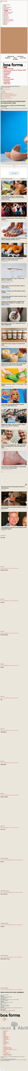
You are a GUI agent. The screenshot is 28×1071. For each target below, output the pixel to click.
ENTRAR (21, 42)
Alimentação (3, 99)
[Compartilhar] (1, 169)
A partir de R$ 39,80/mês (11, 989)
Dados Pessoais (13, 95)
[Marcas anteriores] (1, 2)
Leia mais (14, 173)
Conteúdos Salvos (14, 94)
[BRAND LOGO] (13, 66)
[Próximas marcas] (1, 26)
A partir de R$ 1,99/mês (9, 665)
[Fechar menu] (10, 86)
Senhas (8, 96)
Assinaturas (11, 93)
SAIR (22, 45)
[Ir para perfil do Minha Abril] (14, 89)
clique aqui (10, 1059)
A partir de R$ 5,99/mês (9, 827)
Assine (5, 67)
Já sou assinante (8, 68)
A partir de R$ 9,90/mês (9, 568)
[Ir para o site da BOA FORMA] (14, 31)
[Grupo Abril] (4, 1)
